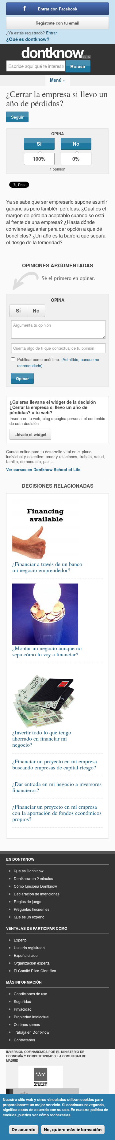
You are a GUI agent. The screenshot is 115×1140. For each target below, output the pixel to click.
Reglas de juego (27, 901)
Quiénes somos (27, 1024)
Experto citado (26, 955)
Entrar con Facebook (57, 9)
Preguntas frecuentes (31, 909)
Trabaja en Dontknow (31, 1032)
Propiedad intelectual (31, 1016)
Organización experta (32, 962)
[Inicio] (57, 53)
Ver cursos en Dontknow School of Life (43, 469)
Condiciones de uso (30, 993)
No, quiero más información (73, 1129)
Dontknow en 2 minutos (33, 878)
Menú (57, 80)
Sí (39, 143)
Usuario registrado (29, 947)
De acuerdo (24, 1129)
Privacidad (23, 1009)
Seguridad (22, 1001)
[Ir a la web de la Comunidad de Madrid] (40, 1077)
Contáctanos (24, 1039)
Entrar (51, 33)
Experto (20, 939)
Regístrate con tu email (57, 23)
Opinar (22, 378)
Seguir (17, 117)
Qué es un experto (29, 916)
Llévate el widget (30, 434)
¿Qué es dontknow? (27, 39)
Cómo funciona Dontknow (35, 886)
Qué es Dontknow (29, 870)
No (76, 143)
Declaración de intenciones (36, 893)
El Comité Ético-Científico (35, 970)
